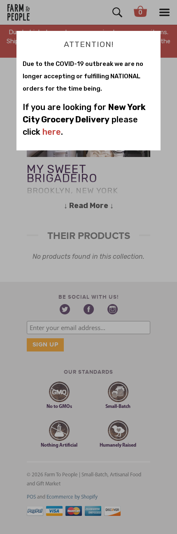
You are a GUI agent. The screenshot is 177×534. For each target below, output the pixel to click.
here (51, 132)
